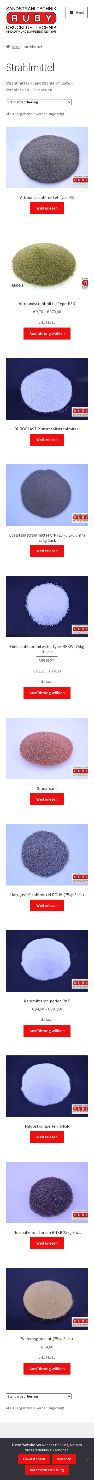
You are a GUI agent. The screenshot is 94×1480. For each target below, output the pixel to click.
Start (16, 46)
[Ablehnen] (87, 1459)
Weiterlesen (47, 208)
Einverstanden (34, 1459)
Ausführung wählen (47, 333)
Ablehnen (64, 1459)
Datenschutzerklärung (47, 1470)
